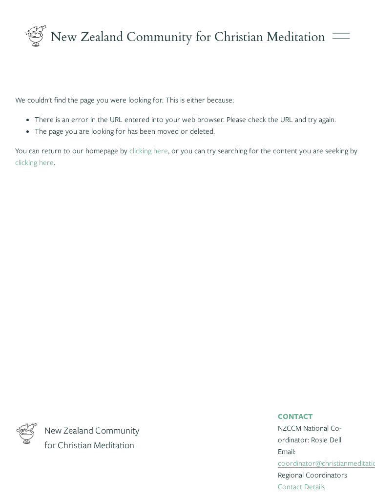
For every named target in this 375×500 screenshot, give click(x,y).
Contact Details (301, 486)
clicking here (148, 151)
